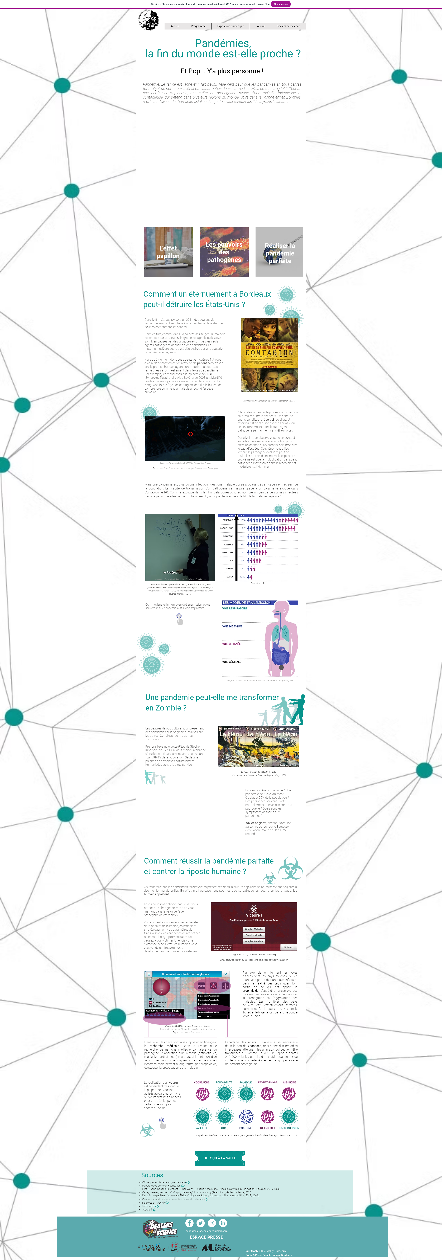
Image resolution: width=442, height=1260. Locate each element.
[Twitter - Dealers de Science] (200, 1223)
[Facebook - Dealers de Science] (189, 1223)
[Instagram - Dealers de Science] (212, 1223)
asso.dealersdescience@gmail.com (207, 1231)
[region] (168, 252)
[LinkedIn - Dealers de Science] (223, 1223)
